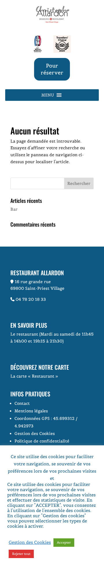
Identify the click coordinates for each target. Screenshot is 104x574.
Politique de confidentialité (41, 441)
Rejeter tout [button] (21, 554)
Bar (14, 209)
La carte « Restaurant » (34, 376)
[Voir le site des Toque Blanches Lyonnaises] (38, 51)
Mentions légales (31, 410)
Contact (22, 403)
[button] (47, 95)
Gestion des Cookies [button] (34, 433)
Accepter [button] (64, 542)
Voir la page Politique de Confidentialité (52, 528)
